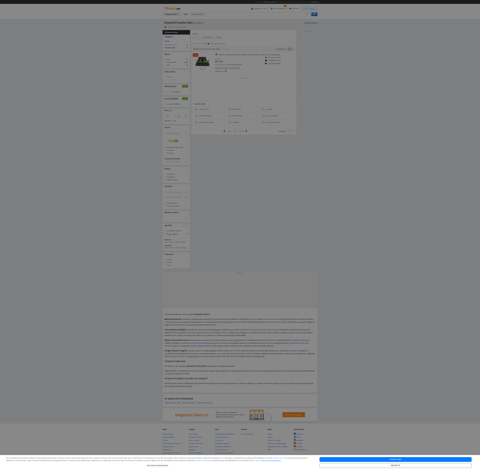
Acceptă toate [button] (395, 459)
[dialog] (240, 462)
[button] (157, 464)
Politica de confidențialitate (271, 460)
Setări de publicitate (203, 460)
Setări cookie (255, 460)
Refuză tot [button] (395, 465)
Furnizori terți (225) (280, 458)
